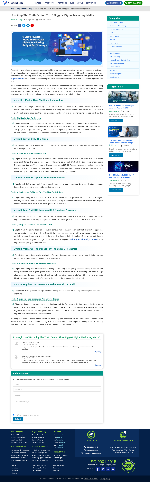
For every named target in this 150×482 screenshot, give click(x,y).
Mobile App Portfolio (39, 468)
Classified (60, 442)
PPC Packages (58, 460)
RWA (58, 448)
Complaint (15, 473)
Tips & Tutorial (114, 67)
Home (14, 465)
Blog (72, 3)
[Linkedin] (108, 469)
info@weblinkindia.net (92, 453)
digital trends (17, 78)
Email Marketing (115, 46)
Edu (58, 440)
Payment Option (58, 465)
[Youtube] (113, 469)
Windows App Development (41, 455)
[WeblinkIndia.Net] (13, 3)
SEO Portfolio (37, 470)
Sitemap (56, 470)
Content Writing (37, 440)
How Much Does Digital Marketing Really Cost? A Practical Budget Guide (122, 142)
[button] (50, 3)
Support (56, 468)
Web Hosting (114, 77)
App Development (116, 22)
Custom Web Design (17, 435)
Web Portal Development (19, 460)
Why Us (80, 3)
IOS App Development (39, 453)
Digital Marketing (16, 20)
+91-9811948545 (115, 3)
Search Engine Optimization (119, 60)
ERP (110, 50)
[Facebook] (98, 469)
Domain (112, 39)
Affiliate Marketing (38, 437)
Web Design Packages (61, 455)
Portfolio (62, 3)
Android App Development (41, 450)
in (28, 25)
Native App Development (40, 460)
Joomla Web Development (19, 455)
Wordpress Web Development (20, 450)
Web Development (116, 74)
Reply (99, 352)
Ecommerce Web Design (19, 442)
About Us (15, 468)
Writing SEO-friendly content (84, 239)
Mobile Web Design (17, 440)
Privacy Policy (105, 479)
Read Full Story (115, 120)
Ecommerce (113, 43)
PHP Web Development (18, 458)
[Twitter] (23, 25)
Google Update (115, 53)
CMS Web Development (18, 453)
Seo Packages (58, 458)
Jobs (58, 445)
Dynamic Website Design (19, 437)
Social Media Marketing (118, 63)
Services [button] (37, 3)
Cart (58, 435)
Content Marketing (116, 29)
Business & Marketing (117, 26)
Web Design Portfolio (39, 465)
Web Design (113, 70)
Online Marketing (38, 442)
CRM (111, 33)
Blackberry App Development (41, 458)
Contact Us (91, 3)
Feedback (15, 470)
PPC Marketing (114, 57)
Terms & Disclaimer (91, 479)
